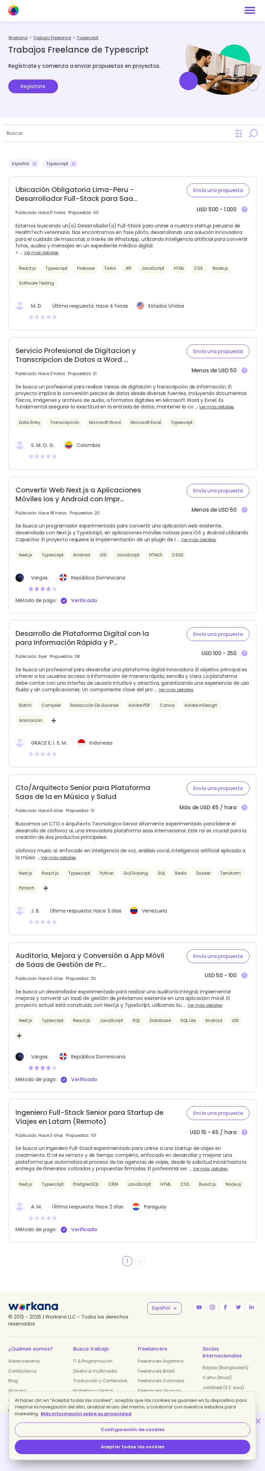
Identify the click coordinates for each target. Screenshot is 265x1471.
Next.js (64, 532)
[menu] (250, 10)
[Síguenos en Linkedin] (251, 1307)
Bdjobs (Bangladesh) (225, 1368)
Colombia (88, 445)
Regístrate (33, 86)
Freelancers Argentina (161, 1361)
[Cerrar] (258, 1421)
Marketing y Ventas (93, 1391)
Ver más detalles (41, 253)
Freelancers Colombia (161, 1381)
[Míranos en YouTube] (199, 1307)
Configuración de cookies (132, 1429)
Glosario (17, 1391)
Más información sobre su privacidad (86, 1413)
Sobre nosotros (24, 1361)
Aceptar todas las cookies (132, 1446)
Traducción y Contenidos (100, 1381)
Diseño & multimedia (95, 1371)
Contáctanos (22, 1371)
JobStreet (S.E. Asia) (223, 1387)
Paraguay (155, 1206)
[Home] (13, 10)
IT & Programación (92, 1361)
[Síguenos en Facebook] (225, 1307)
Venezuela (154, 910)
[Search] (253, 133)
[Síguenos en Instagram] (212, 1307)
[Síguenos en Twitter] (238, 1307)
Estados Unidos (166, 305)
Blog (13, 1381)
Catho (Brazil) (217, 1378)
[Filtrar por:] (238, 133)
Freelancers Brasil (156, 1371)
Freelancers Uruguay (159, 1391)
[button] (218, 190)
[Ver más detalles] (244, 209)
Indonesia (100, 742)
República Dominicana (98, 577)
